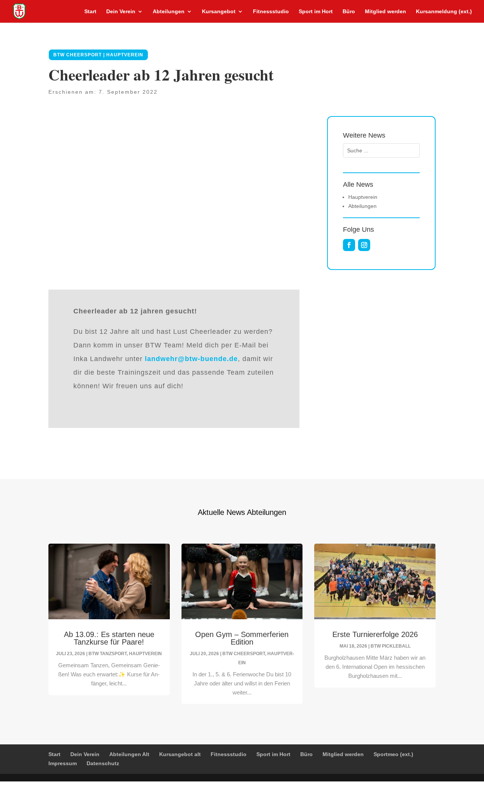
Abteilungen (169, 11)
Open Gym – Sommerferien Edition (242, 638)
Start (90, 11)
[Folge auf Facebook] (349, 245)
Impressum (62, 763)
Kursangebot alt (180, 754)
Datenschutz (103, 763)
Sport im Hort (316, 11)
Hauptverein (145, 653)
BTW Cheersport (243, 653)
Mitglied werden (385, 11)
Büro (349, 11)
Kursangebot (219, 11)
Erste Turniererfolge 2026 (375, 634)
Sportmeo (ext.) (393, 754)
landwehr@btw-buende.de (191, 359)
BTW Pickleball (391, 646)
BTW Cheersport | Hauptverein (98, 54)
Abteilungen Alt (129, 754)
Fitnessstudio (271, 11)
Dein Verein (120, 11)
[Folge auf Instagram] (364, 245)
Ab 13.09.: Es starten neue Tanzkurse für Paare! (109, 638)
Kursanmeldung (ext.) (444, 11)
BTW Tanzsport (107, 653)
